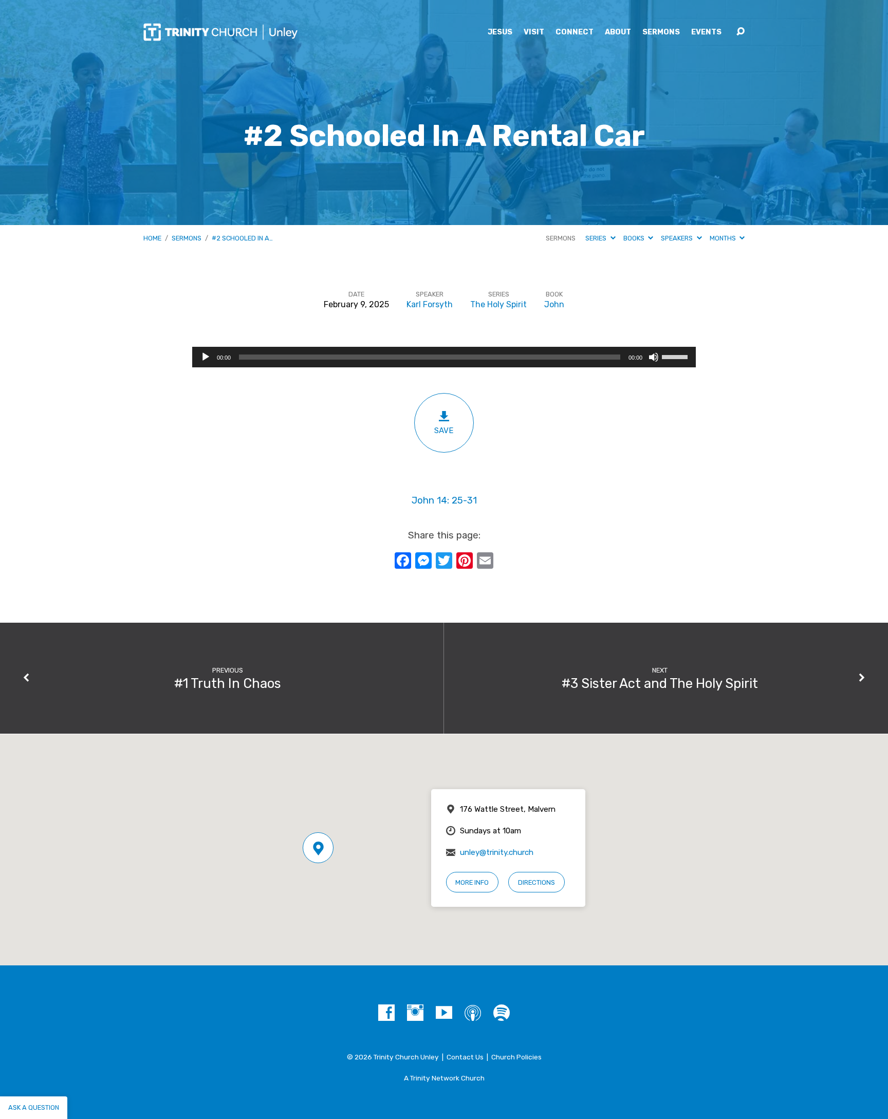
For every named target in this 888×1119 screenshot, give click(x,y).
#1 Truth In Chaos (227, 683)
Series (596, 238)
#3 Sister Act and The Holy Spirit (660, 683)
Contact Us (465, 1057)
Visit (534, 32)
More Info (472, 882)
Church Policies (516, 1057)
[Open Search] (740, 32)
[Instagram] (415, 1012)
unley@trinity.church (496, 852)
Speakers (677, 238)
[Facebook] (386, 1012)
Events (706, 32)
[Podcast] (473, 1012)
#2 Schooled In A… (242, 238)
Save (444, 430)
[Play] (205, 357)
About (618, 32)
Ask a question (33, 1107)
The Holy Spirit (498, 304)
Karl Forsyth (429, 304)
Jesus (500, 32)
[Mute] (654, 357)
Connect (575, 32)
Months (723, 238)
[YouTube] (444, 1012)
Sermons (661, 32)
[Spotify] (501, 1012)
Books (634, 238)
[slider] (676, 356)
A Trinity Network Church (444, 1078)
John (554, 304)
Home (152, 238)
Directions (536, 882)
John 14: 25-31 (444, 500)
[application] (444, 357)
